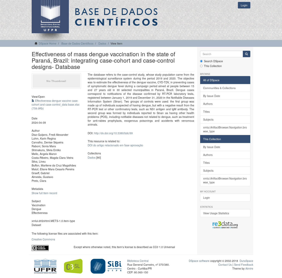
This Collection (213, 66)
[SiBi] (106, 266)
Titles (206, 111)
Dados (102, 43)
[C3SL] (75, 266)
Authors (208, 104)
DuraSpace (246, 261)
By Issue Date (211, 96)
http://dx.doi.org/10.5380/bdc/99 (113, 133)
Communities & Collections (219, 88)
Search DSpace (213, 61)
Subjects (208, 119)
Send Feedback (243, 264)
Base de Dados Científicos (77, 43)
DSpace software (199, 261)
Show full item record (44, 193)
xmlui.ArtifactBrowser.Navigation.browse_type (225, 129)
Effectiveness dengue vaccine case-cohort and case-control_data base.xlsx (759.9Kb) (55, 104)
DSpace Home (47, 43)
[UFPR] (44, 266)
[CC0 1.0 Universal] (50, 248)
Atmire (249, 268)
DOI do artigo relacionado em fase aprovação (115, 145)
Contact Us (225, 264)
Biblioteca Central (137, 261)
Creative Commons (43, 239)
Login (206, 197)
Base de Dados (117, 17)
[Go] (246, 54)
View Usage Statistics (216, 213)
